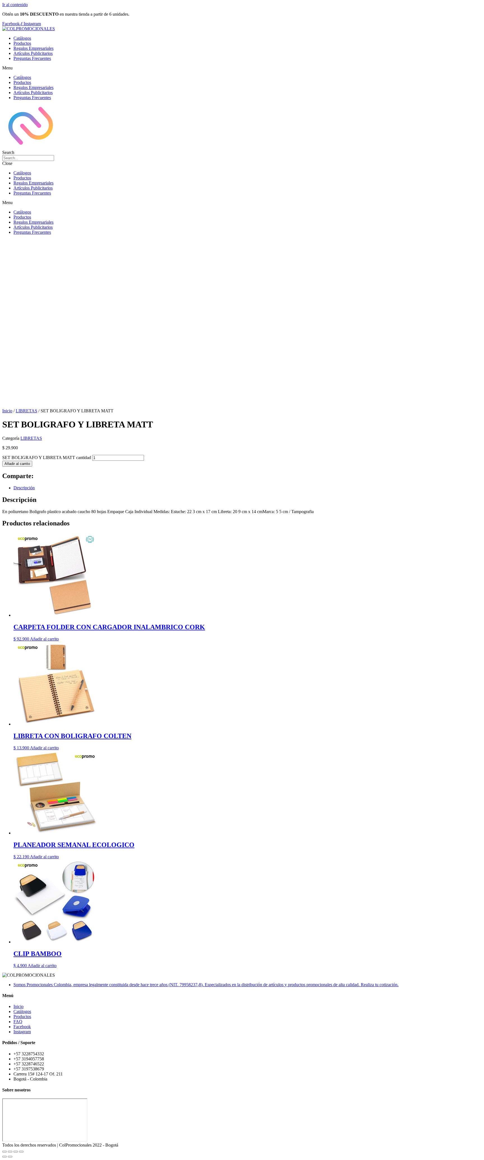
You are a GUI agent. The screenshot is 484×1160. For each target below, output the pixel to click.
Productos (22, 43)
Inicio (7, 410)
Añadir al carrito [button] (44, 639)
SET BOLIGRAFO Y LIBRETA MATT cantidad (46, 457)
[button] (242, 68)
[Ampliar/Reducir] (4, 1151)
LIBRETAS (26, 410)
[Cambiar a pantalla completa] (10, 1151)
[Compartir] (15, 1151)
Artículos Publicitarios (33, 53)
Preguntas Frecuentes (32, 58)
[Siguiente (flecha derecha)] (10, 1156)
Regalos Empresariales (33, 48)
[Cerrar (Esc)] (21, 1151)
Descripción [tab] (24, 487)
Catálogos (22, 38)
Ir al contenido (15, 4)
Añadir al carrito (17, 464)
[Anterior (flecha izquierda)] (4, 1156)
